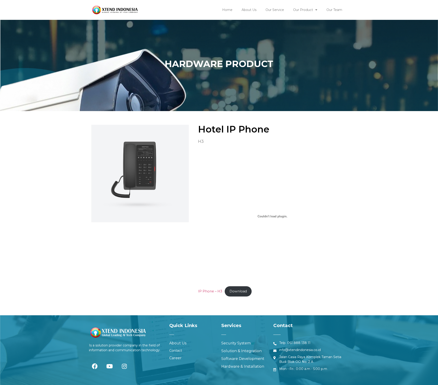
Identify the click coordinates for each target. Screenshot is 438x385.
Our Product (303, 10)
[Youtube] (109, 366)
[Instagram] (124, 366)
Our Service (275, 10)
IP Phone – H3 (210, 291)
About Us (249, 10)
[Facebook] (94, 366)
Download (238, 291)
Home (227, 10)
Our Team (334, 10)
